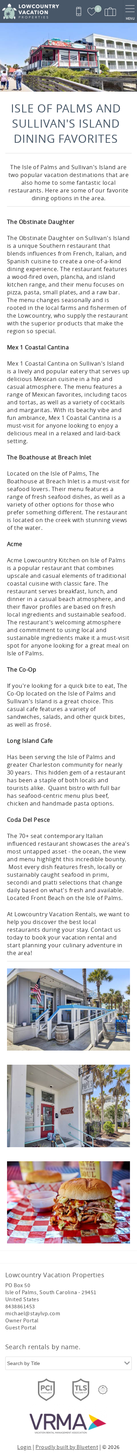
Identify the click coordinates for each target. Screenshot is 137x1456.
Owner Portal (22, 1320)
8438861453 (20, 1306)
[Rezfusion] (103, 1389)
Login (24, 1447)
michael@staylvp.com (32, 1313)
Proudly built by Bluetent (66, 1447)
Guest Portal (21, 1327)
